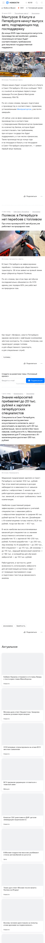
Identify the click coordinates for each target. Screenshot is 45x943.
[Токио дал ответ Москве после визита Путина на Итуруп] (22, 880)
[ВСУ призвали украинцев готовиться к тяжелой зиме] (22, 774)
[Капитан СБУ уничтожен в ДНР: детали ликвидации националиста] (22, 810)
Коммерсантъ (18, 393)
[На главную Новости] (14, 2)
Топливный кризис (35, 8)
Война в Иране (10, 8)
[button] (22, 65)
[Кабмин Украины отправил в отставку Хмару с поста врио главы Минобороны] (22, 669)
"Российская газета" (21, 13)
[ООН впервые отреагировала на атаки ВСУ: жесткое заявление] (22, 739)
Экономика (35, 13)
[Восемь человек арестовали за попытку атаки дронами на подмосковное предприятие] (22, 915)
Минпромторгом (24, 109)
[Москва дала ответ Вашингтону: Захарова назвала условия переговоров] (22, 704)
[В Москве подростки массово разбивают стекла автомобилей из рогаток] (22, 845)
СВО (22, 8)
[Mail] (7, 2)
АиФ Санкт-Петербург (21, 211)
